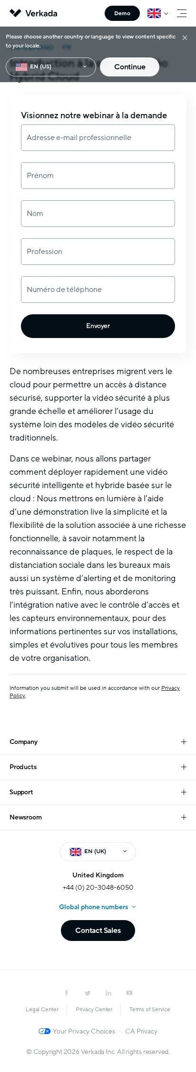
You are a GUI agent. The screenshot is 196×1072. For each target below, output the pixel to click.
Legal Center (42, 1009)
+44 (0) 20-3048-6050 (98, 887)
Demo (122, 13)
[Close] (185, 37)
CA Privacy (141, 1031)
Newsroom (25, 817)
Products (23, 766)
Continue (129, 67)
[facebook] (66, 992)
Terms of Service (149, 1009)
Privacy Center (94, 1009)
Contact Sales (97, 930)
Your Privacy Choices (84, 1031)
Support (21, 792)
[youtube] (129, 992)
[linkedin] (108, 992)
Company (24, 741)
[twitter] (87, 992)
